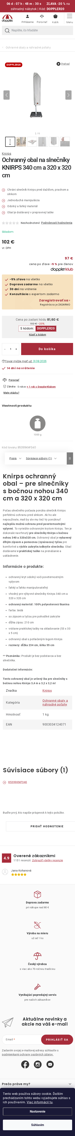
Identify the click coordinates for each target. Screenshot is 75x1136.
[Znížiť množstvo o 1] (5, 349)
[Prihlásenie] (27, 18)
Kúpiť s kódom (37, 334)
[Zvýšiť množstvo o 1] (16, 349)
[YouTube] (50, 1064)
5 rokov (22, 386)
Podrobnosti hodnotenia (56, 222)
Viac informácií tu (39, 1102)
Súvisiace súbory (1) (39, 458)
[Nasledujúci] (68, 95)
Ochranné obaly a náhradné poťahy (55, 702)
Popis (13, 458)
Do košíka (47, 349)
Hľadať (7, 30)
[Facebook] (25, 1064)
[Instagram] (38, 1064)
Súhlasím (37, 1125)
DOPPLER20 (46, 328)
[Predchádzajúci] (6, 95)
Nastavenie (37, 1111)
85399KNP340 (17, 782)
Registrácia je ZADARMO (54, 302)
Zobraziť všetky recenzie (47, 860)
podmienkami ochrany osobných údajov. (27, 1054)
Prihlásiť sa (57, 1039)
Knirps (6, 153)
